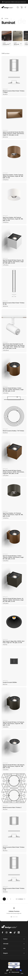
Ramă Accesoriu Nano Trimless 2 (12, 807)
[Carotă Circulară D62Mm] (14, 663)
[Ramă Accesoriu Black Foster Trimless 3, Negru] (14, 71)
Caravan (21, 973)
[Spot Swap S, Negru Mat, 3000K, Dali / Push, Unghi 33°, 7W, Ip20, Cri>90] (14, 621)
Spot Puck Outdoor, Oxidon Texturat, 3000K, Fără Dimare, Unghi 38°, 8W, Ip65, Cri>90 (13, 176)
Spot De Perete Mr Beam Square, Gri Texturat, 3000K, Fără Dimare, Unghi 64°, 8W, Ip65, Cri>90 (13, 600)
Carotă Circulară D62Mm (10, 682)
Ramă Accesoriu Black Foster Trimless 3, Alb (13, 889)
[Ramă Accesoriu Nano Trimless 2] (14, 788)
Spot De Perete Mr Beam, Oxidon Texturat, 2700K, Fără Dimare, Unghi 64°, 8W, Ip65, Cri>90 (13, 389)
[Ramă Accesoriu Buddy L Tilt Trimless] (14, 411)
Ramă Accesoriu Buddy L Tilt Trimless (13, 430)
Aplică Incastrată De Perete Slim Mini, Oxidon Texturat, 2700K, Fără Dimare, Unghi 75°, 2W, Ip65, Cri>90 (13, 133)
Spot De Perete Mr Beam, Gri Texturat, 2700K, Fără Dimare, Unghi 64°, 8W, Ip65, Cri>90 (13, 723)
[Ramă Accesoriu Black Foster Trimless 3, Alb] (14, 869)
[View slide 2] (13, 917)
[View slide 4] (17, 917)
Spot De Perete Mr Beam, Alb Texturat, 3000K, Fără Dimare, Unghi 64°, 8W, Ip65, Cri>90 (14, 766)
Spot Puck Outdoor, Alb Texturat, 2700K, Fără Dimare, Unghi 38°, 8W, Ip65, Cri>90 (13, 219)
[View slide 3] (15, 917)
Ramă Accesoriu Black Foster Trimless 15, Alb (13, 303)
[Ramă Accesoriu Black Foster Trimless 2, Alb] (14, 827)
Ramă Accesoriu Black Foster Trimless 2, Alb (13, 847)
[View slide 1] (11, 917)
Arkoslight (5, 89)
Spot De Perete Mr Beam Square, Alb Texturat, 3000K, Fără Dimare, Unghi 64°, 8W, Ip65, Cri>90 (13, 261)
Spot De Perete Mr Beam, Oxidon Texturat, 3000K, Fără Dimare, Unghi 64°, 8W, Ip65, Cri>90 (13, 557)
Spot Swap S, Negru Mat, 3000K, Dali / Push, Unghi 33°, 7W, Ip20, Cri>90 (14, 641)
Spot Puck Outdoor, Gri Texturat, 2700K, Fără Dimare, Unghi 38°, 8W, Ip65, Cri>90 (13, 514)
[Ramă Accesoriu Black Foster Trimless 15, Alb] (14, 283)
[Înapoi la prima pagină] (2, 18)
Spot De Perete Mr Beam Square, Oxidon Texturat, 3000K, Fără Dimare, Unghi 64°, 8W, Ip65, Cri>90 (13, 472)
